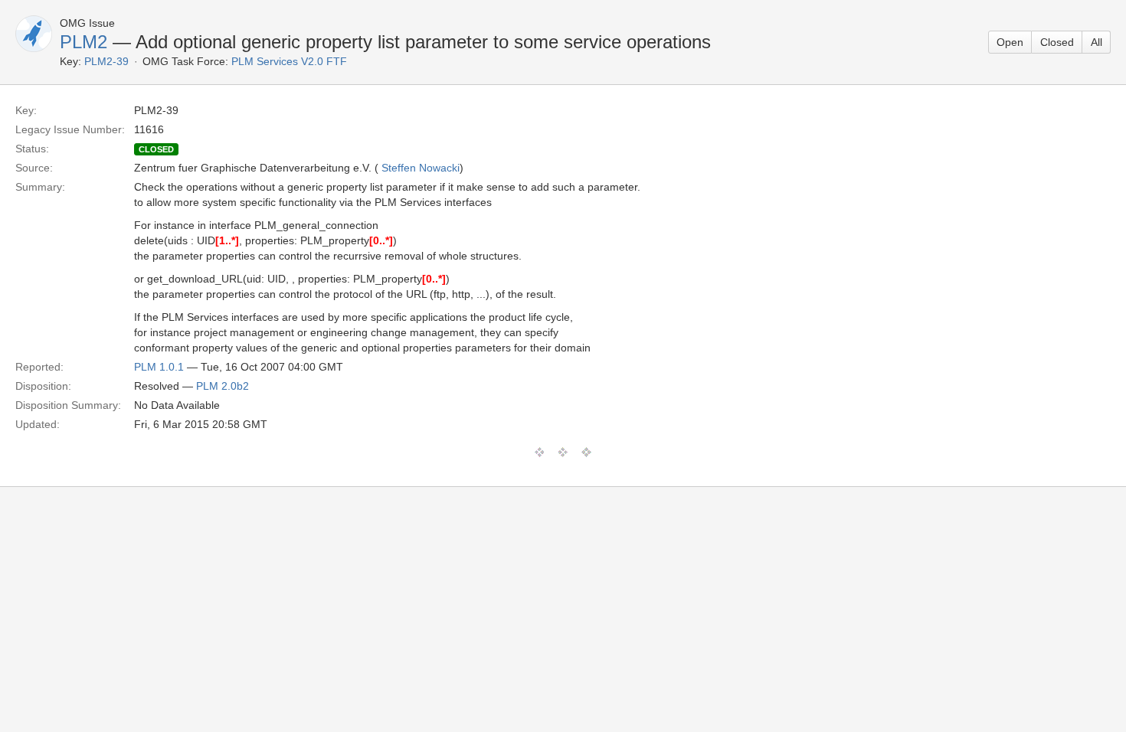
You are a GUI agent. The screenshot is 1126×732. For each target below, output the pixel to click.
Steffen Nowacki (420, 168)
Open (1010, 42)
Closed (1057, 42)
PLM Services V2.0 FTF (289, 61)
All (1096, 42)
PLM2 (83, 41)
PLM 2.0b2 (222, 386)
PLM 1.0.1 (159, 367)
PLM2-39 (106, 61)
